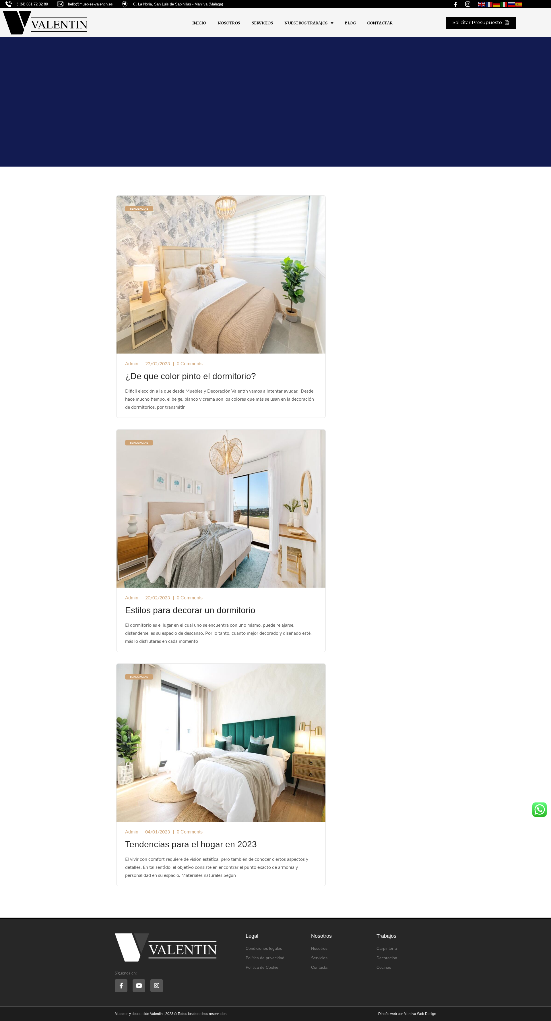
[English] (482, 4)
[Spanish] (519, 4)
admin (131, 363)
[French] (489, 4)
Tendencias (139, 208)
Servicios (262, 23)
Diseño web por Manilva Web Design (407, 1014)
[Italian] (504, 4)
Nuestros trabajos (306, 23)
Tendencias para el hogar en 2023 (191, 844)
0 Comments (190, 363)
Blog (350, 23)
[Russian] (511, 4)
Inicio (199, 23)
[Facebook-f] (121, 985)
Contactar (380, 23)
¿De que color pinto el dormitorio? (190, 376)
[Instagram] (156, 985)
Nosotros (229, 23)
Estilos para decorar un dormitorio (190, 610)
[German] (496, 4)
